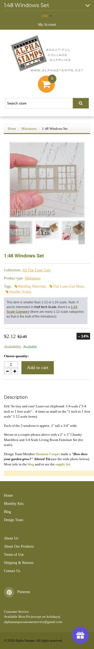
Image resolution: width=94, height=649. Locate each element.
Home (12, 129)
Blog (7, 512)
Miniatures (29, 129)
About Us (11, 538)
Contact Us (12, 571)
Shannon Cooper (48, 454)
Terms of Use (14, 555)
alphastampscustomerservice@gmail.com (33, 622)
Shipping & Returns (18, 563)
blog (31, 464)
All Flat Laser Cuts (36, 270)
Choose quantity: (16, 356)
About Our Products (19, 546)
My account (47, 25)
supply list (62, 464)
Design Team (13, 520)
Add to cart (37, 367)
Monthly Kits (14, 504)
